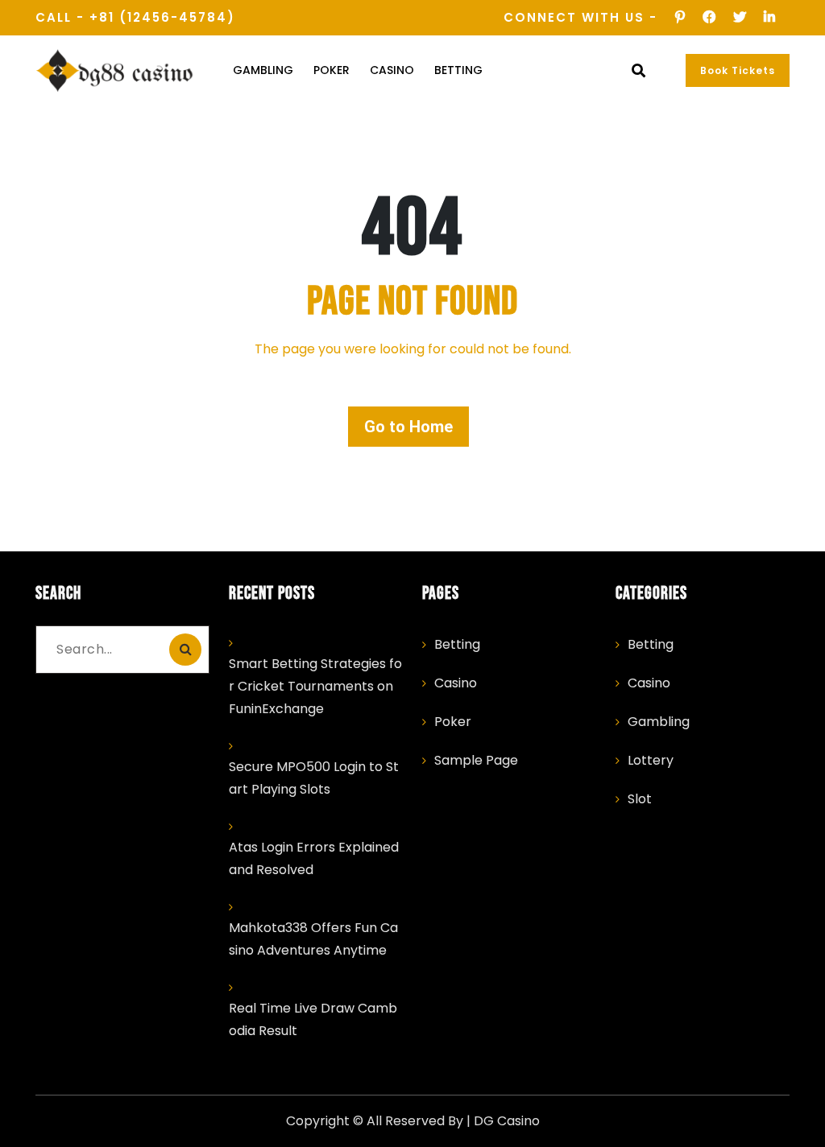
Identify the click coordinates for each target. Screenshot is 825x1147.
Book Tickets (737, 70)
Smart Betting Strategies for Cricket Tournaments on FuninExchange (315, 686)
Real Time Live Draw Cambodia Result (313, 1019)
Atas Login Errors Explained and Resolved (314, 858)
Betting (458, 70)
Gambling (263, 70)
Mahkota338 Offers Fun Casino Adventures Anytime (313, 938)
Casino (392, 70)
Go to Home (408, 426)
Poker (331, 70)
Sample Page (476, 760)
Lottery (651, 760)
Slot (640, 799)
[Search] (185, 649)
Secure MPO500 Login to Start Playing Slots (314, 777)
